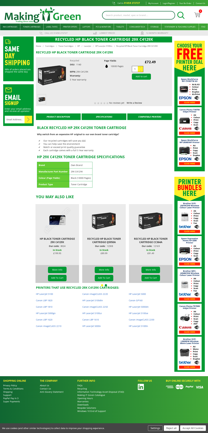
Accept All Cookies (193, 428)
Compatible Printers (149, 116)
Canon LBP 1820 (44, 300)
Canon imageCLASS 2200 (141, 319)
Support (7, 395)
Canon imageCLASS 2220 (95, 294)
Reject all (171, 428)
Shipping (7, 391)
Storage (154, 26)
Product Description (58, 116)
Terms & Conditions (13, 388)
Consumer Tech (137, 26)
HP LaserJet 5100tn (138, 326)
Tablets (120, 26)
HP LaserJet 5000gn (46, 313)
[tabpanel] (57, 243)
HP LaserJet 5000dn (139, 306)
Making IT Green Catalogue (91, 395)
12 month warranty (157, 33)
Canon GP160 (136, 300)
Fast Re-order (185, 3)
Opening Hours (85, 398)
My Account (153, 3)
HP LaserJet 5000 (137, 294)
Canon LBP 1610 (90, 319)
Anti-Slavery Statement (51, 391)
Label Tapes (52, 26)
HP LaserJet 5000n (91, 326)
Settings (155, 428)
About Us (44, 385)
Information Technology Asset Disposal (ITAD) (100, 391)
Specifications (104, 116)
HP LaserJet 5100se (138, 313)
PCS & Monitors (103, 26)
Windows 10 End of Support (91, 411)
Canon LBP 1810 (44, 306)
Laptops (86, 26)
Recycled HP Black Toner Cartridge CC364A (151, 240)
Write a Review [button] (134, 102)
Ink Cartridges (10, 26)
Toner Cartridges (32, 26)
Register (171, 3)
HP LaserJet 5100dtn (92, 300)
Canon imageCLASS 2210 (48, 326)
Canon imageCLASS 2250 (95, 306)
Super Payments (11, 401)
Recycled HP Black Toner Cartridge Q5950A (104, 240)
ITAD (203, 26)
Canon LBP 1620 (44, 319)
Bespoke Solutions (86, 407)
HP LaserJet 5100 (44, 294)
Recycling (82, 388)
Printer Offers (70, 26)
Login (165, 3)
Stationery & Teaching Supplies (180, 26)
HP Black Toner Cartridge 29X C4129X (57, 240)
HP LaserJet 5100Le (92, 313)
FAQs (80, 385)
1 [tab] (102, 285)
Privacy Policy (10, 385)
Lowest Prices (107, 33)
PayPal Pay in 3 (10, 398)
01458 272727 (129, 3)
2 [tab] (106, 285)
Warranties (83, 401)
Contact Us (200, 3)
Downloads (83, 404)
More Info (57, 269)
